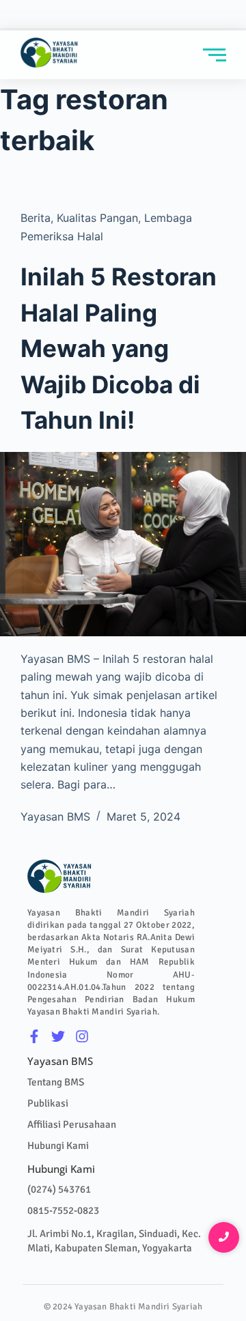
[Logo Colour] (49, 53)
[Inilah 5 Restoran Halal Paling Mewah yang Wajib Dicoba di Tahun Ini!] (123, 544)
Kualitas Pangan (97, 218)
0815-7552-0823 (63, 1210)
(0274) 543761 (59, 1189)
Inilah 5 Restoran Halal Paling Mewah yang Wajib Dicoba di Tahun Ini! (118, 348)
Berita (35, 218)
